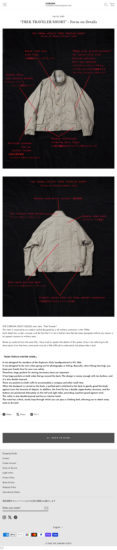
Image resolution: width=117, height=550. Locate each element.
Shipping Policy (9, 487)
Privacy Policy (9, 477)
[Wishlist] (2, 548)
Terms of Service (10, 467)
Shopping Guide (10, 453)
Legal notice (8, 472)
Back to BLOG (60, 438)
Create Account (9, 463)
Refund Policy (9, 482)
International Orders (11, 492)
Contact (6, 458)
